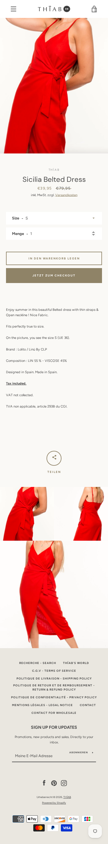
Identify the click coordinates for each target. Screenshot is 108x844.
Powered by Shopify (54, 802)
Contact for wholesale (54, 712)
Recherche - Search (37, 663)
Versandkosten (66, 195)
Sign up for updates (54, 727)
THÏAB (67, 797)
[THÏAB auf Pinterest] (54, 783)
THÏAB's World (76, 663)
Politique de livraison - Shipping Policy (54, 678)
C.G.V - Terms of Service (54, 670)
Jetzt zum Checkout (54, 275)
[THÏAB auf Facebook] (44, 783)
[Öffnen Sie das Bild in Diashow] (54, 85)
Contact (88, 705)
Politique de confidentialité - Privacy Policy (54, 697)
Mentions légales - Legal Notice (42, 705)
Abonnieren (78, 752)
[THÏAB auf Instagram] (64, 783)
